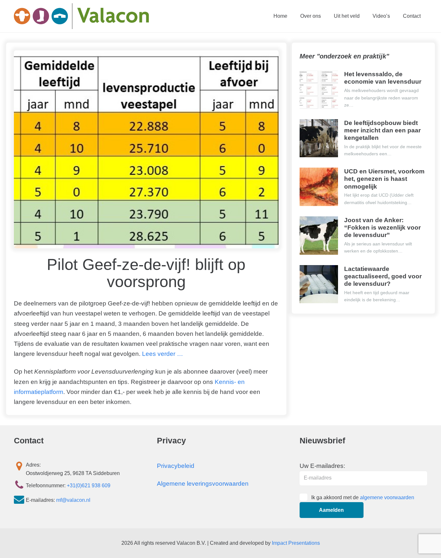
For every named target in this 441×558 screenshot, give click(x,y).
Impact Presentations (296, 543)
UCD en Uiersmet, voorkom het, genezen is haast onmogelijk (384, 179)
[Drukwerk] (81, 16)
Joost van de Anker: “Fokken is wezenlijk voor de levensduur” (382, 227)
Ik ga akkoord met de (362, 497)
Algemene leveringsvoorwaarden (203, 483)
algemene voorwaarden (387, 497)
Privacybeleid (175, 465)
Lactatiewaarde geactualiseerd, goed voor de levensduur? (383, 276)
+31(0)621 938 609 (88, 485)
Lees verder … (161, 353)
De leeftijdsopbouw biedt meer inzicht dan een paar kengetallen (382, 130)
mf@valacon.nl (73, 500)
